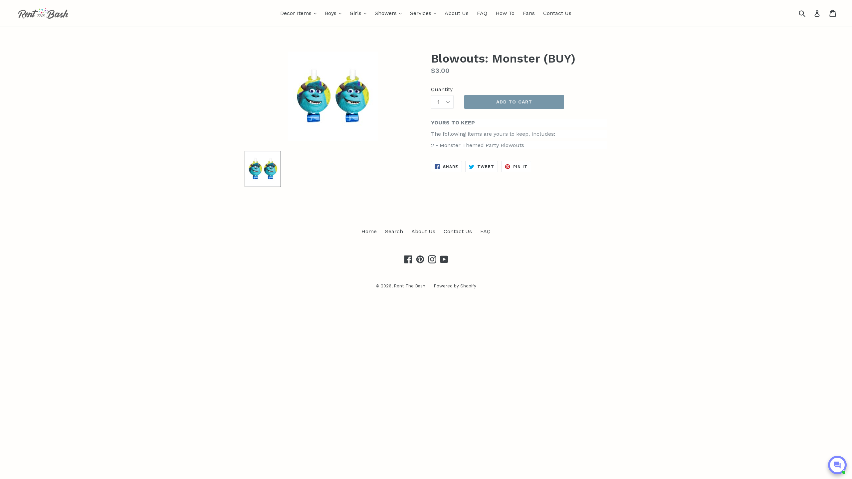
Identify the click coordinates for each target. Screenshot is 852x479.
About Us (457, 13)
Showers (390, 13)
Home (369, 231)
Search (394, 231)
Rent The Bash (409, 285)
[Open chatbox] (837, 465)
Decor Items (300, 13)
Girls (360, 13)
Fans (529, 13)
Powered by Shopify (455, 285)
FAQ (482, 13)
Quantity (442, 89)
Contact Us (557, 13)
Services (425, 13)
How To (505, 13)
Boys (335, 13)
